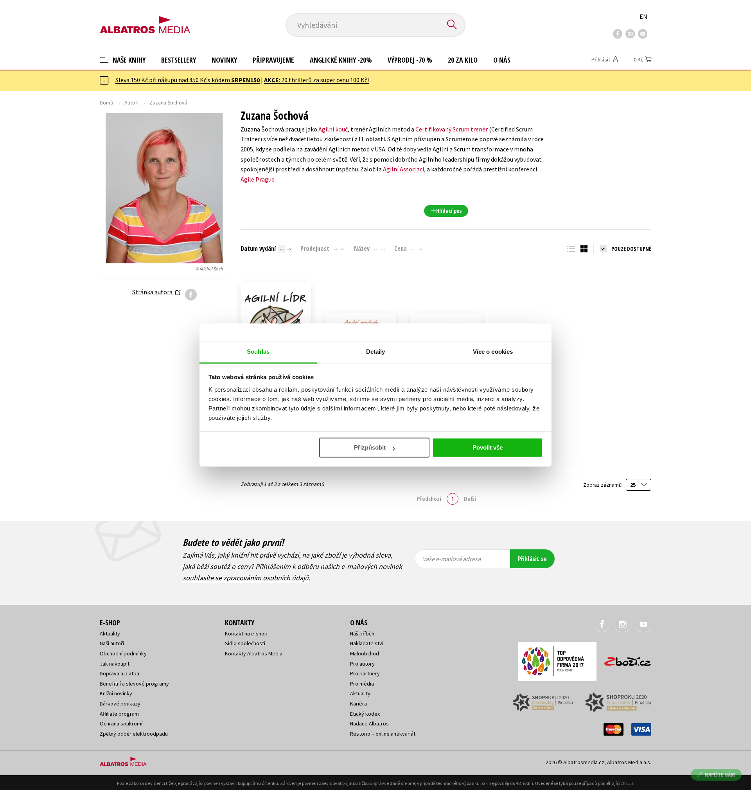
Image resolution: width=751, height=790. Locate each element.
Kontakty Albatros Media (253, 653)
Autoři (131, 102)
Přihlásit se (532, 558)
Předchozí (429, 498)
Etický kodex (365, 713)
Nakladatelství (366, 643)
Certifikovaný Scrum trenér (451, 129)
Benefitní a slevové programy (134, 683)
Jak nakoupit (114, 663)
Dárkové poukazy (120, 703)
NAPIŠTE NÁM (720, 774)
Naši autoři (112, 643)
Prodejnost (314, 248)
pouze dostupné (631, 248)
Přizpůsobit (370, 447)
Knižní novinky (116, 693)
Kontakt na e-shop (246, 633)
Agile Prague (258, 179)
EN (643, 16)
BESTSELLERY (178, 60)
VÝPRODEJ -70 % (410, 60)
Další (470, 498)
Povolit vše (488, 447)
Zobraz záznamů (603, 485)
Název (362, 248)
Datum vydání (258, 248)
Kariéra (358, 703)
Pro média (362, 683)
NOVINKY (224, 60)
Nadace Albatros (369, 723)
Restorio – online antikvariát (382, 733)
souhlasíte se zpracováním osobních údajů (246, 577)
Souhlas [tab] (258, 351)
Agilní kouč (333, 129)
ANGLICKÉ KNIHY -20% (341, 60)
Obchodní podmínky (123, 653)
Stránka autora (153, 292)
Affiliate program (119, 713)
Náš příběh (362, 633)
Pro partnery (365, 673)
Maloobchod (364, 653)
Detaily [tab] (375, 351)
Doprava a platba (119, 673)
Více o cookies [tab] (493, 351)
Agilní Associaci (403, 169)
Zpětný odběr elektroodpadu (134, 733)
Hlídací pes (449, 210)
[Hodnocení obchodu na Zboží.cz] (623, 659)
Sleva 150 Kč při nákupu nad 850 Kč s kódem (187, 80)
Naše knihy (128, 60)
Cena (400, 248)
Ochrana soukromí (121, 723)
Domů (106, 102)
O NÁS (501, 60)
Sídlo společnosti (245, 643)
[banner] (145, 18)
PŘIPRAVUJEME (273, 60)
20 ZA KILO (463, 60)
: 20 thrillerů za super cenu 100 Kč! (316, 80)
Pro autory (362, 663)
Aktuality (110, 633)
